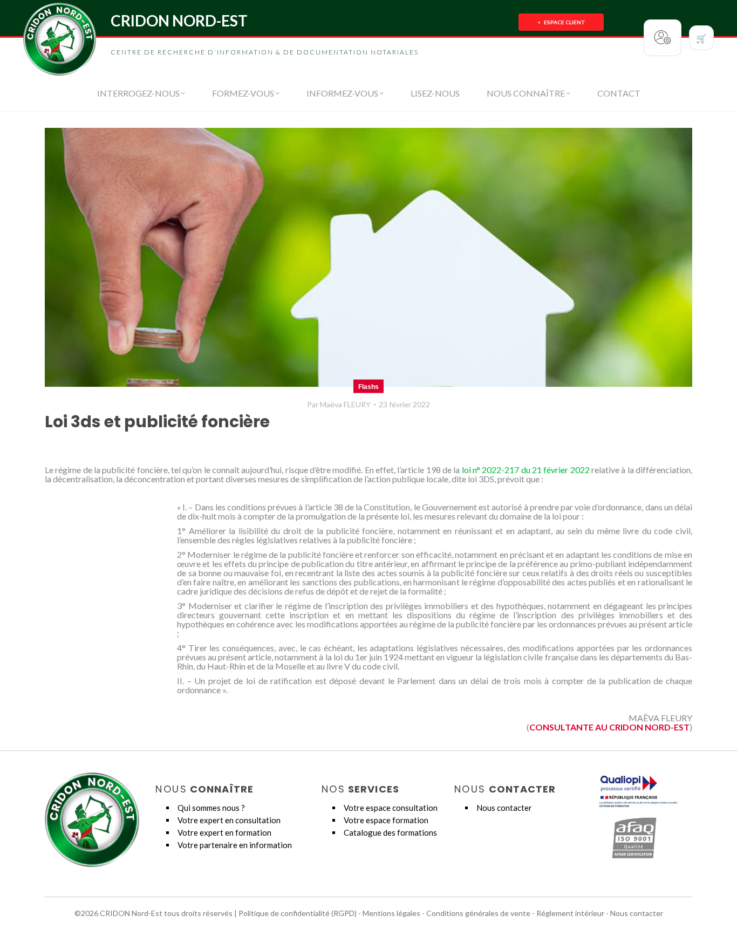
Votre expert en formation (224, 832)
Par (339, 404)
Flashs (368, 387)
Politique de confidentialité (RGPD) (297, 913)
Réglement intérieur (570, 913)
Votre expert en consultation (229, 820)
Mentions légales (391, 913)
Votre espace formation (386, 820)
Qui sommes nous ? (211, 807)
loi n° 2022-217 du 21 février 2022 (526, 469)
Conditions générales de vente (478, 913)
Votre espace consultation (391, 807)
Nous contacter (504, 807)
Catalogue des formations (390, 832)
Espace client (561, 22)
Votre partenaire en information (235, 845)
